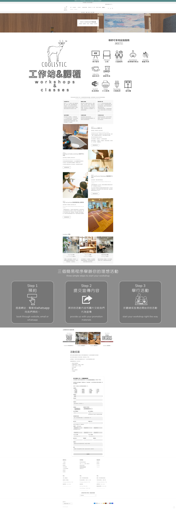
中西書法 (90, 389)
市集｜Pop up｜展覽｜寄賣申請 (84, 463)
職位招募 (98, 463)
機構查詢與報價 (82, 465)
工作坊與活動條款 (65, 468)
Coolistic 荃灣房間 (81, 345)
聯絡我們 (98, 462)
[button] (74, 7)
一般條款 (64, 462)
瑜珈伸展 (76, 391)
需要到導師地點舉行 (77, 409)
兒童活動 (83, 390)
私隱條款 (64, 471)
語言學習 (76, 392)
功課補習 (90, 392)
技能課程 (90, 391)
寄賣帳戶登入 (82, 468)
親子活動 (76, 390)
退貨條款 (64, 463)
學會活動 (83, 392)
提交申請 (88, 454)
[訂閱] (95, 495)
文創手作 (76, 389)
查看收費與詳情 (95, 145)
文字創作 (98, 389)
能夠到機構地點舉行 (77, 408)
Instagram (98, 465)
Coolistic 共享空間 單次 (68, 345)
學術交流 (98, 391)
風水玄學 (98, 390)
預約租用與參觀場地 (83, 462)
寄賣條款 (64, 470)
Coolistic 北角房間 (106, 345)
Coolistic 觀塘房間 (93, 345)
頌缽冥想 (83, 391)
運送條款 (64, 465)
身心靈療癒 (90, 390)
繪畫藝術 (83, 389)
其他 (97, 392)
